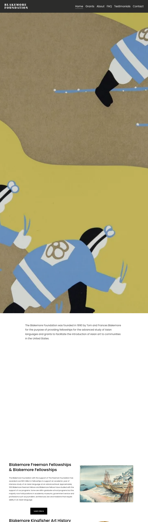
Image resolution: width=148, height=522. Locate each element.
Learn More (39, 511)
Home (79, 6)
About (100, 6)
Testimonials (122, 6)
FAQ (109, 6)
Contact (138, 6)
